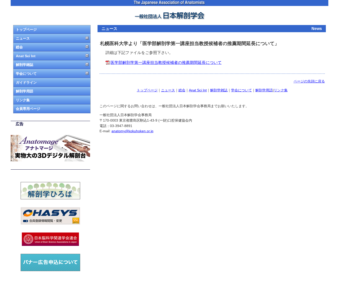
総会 (19, 47)
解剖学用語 (24, 91)
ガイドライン (26, 82)
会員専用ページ (28, 109)
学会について (26, 74)
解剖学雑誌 (24, 65)
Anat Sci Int (25, 56)
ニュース (23, 38)
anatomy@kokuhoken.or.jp (132, 131)
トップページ (26, 29)
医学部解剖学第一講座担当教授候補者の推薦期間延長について (166, 62)
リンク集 (23, 100)
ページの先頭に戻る (309, 81)
